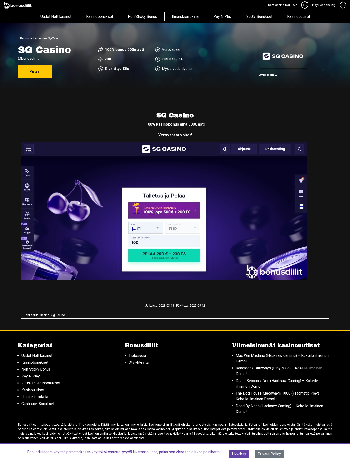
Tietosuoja (137, 355)
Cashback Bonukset (37, 403)
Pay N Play (222, 16)
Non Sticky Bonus (142, 16)
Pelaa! (34, 71)
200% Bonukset (259, 16)
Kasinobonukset (99, 16)
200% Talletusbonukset (40, 383)
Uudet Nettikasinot (55, 16)
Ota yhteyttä (139, 362)
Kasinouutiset (298, 16)
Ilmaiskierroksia (185, 16)
